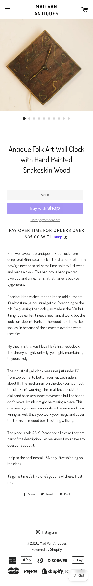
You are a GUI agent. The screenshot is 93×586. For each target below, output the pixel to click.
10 (68, 118)
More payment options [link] (45, 220)
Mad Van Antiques (46, 10)
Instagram (49, 532)
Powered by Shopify (46, 549)
